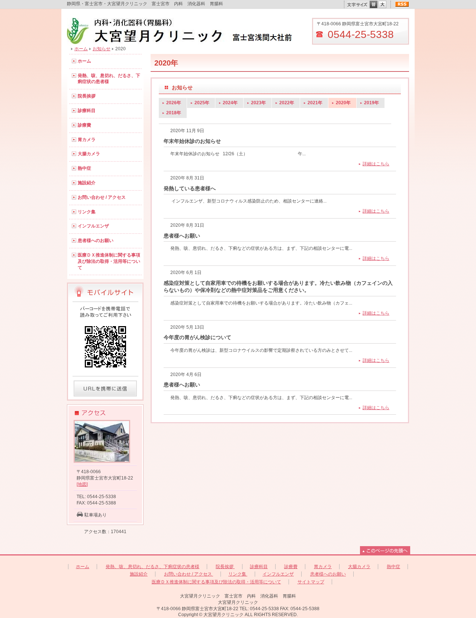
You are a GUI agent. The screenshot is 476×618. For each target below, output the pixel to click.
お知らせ (101, 48)
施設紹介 (87, 182)
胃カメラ (87, 139)
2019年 (371, 102)
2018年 (173, 112)
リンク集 (87, 211)
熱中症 (84, 168)
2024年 (230, 102)
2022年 (286, 102)
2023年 (258, 102)
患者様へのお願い (95, 240)
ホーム (81, 48)
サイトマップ (311, 581)
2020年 (343, 102)
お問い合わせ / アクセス (102, 197)
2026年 (173, 102)
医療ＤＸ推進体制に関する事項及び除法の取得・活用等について (109, 261)
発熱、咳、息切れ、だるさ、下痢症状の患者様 (109, 79)
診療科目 (87, 110)
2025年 (201, 102)
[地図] (82, 484)
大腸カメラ (89, 153)
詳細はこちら (376, 163)
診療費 (84, 125)
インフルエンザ (93, 226)
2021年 (315, 102)
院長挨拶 (87, 96)
